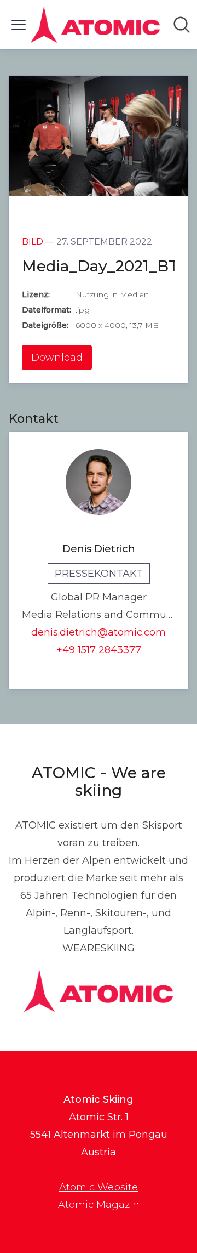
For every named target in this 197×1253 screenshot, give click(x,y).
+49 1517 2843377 (98, 650)
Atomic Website (98, 1187)
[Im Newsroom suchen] (181, 24)
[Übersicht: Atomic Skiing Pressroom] (95, 25)
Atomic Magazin (99, 1205)
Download (57, 357)
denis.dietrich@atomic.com (98, 632)
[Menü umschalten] (19, 24)
